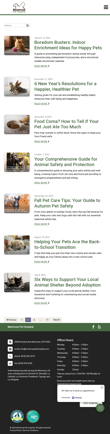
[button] (100, 408)
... (40, 320)
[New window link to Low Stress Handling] (18, 416)
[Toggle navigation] (105, 7)
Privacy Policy (15, 430)
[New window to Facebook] (93, 327)
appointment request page (69, 384)
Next (56, 320)
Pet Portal (91, 403)
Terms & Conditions (30, 430)
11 (47, 320)
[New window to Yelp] (99, 327)
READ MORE (41, 66)
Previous (12, 320)
